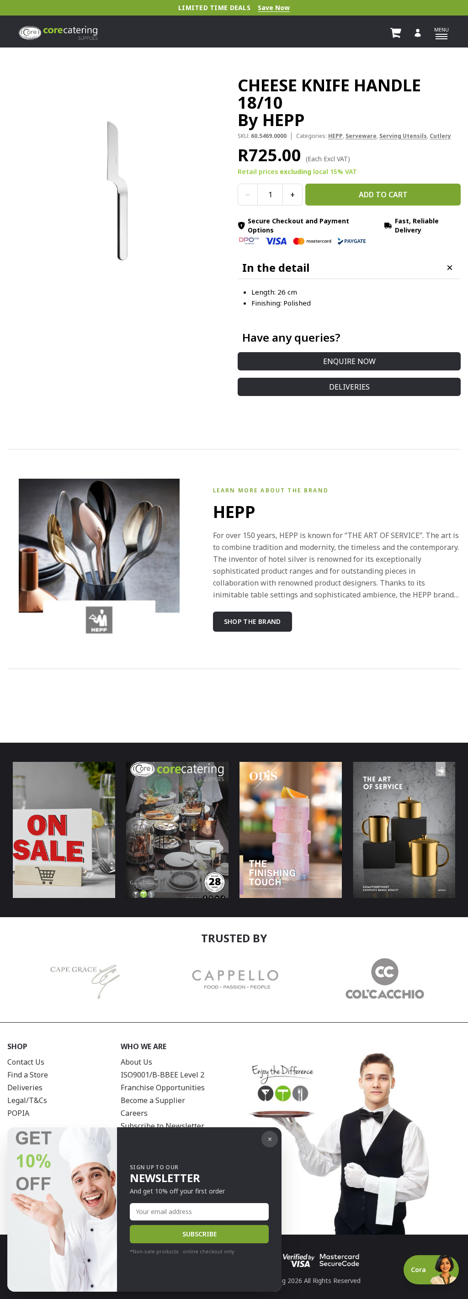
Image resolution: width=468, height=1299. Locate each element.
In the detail (275, 267)
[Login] (418, 33)
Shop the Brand (252, 621)
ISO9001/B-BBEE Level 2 (162, 1075)
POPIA (18, 1113)
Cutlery (440, 136)
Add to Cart (383, 195)
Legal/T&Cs (27, 1100)
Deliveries (349, 387)
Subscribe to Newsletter (162, 1126)
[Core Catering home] (58, 33)
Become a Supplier (153, 1100)
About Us (136, 1062)
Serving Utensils (403, 136)
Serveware (361, 136)
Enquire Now (349, 361)
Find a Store (27, 1075)
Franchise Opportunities (163, 1087)
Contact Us (25, 1062)
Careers (134, 1113)
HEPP (335, 136)
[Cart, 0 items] (395, 33)
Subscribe (199, 1234)
